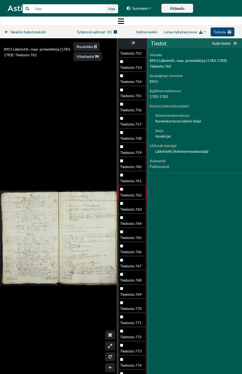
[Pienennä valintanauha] (132, 42)
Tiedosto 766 (131, 251)
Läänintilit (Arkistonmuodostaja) (181, 151)
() (94, 32)
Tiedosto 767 (131, 266)
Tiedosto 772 (131, 337)
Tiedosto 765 (131, 237)
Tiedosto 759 (131, 152)
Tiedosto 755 (131, 95)
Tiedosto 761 (131, 180)
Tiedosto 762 (131, 195)
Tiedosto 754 (131, 81)
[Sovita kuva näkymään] (110, 345)
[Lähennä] (110, 367)
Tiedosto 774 (131, 365)
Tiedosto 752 (131, 53)
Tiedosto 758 (131, 138)
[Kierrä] (110, 356)
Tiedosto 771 (131, 322)
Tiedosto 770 (131, 308)
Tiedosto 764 (131, 223)
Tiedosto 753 (131, 67)
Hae (111, 8)
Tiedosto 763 (131, 209)
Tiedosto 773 (131, 351)
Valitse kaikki (146, 32)
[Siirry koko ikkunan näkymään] (110, 335)
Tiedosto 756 (131, 110)
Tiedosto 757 (131, 124)
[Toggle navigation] (121, 21)
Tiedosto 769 (131, 294)
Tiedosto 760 (131, 166)
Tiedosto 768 (131, 280)
